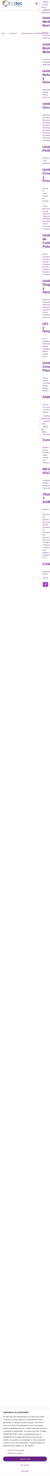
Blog (45, 578)
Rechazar (25, 1471)
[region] (25, 1442)
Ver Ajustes (25, 1465)
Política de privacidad (16, 1450)
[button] (36, 3)
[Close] (47, 1410)
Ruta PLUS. (44, 6)
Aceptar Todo (25, 1459)
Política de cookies (15, 1453)
